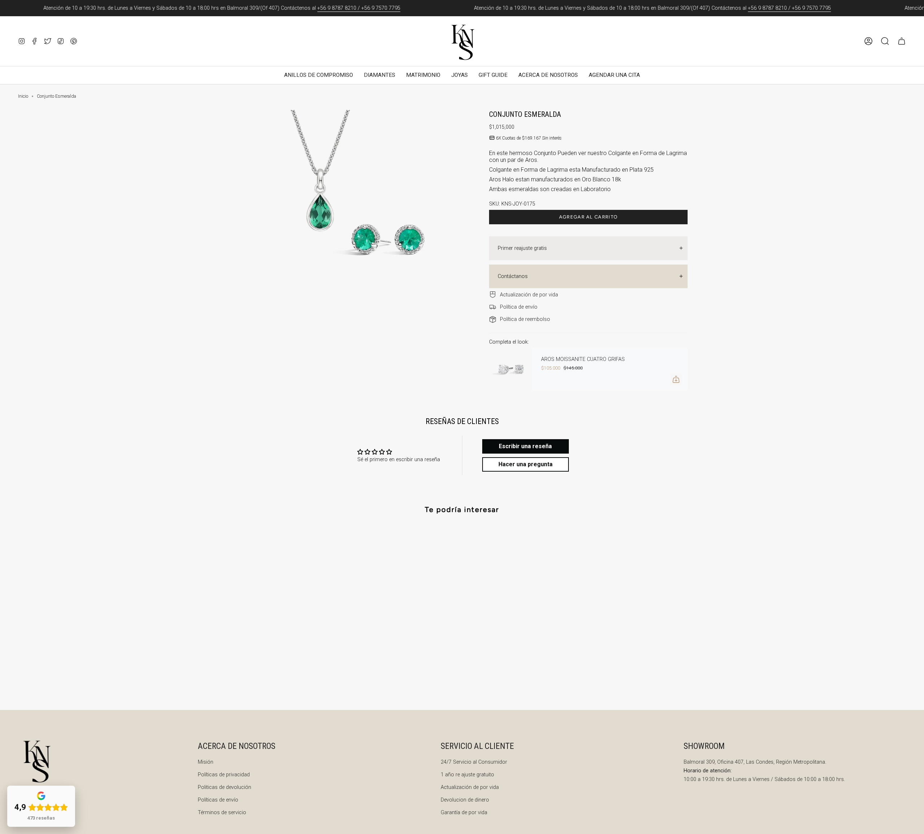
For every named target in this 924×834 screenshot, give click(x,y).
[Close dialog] (597, 328)
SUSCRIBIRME (534, 533)
